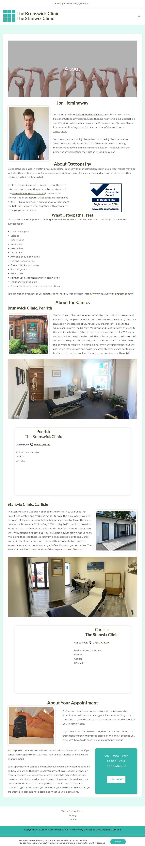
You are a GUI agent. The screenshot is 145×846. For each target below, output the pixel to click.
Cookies (72, 819)
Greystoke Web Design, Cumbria (102, 829)
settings (101, 843)
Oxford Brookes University (91, 114)
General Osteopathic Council (28, 193)
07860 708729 (42, 444)
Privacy (73, 815)
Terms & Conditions (72, 811)
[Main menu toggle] (139, 16)
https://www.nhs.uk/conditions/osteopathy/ (109, 293)
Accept (118, 841)
